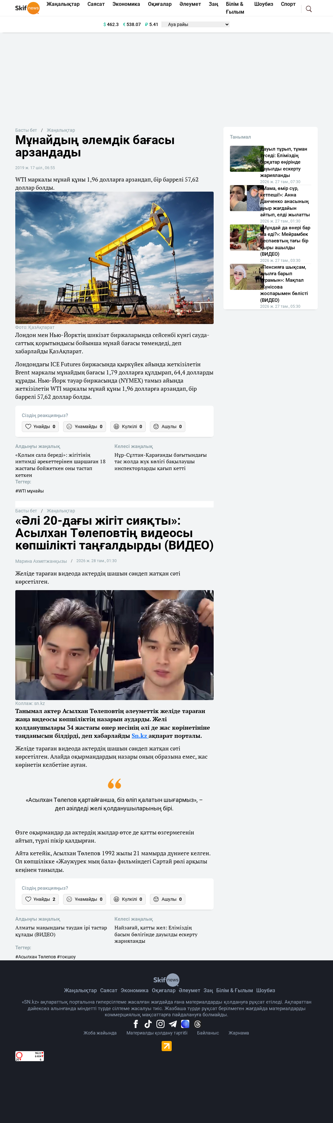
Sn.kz (140, 735)
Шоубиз (265, 990)
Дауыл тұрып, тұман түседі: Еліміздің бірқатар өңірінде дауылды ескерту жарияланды (283, 162)
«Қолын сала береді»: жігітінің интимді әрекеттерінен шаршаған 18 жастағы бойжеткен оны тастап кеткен (60, 465)
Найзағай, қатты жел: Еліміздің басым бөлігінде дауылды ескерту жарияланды (155, 934)
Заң (208, 990)
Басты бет (26, 130)
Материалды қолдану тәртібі (157, 1032)
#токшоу (66, 956)
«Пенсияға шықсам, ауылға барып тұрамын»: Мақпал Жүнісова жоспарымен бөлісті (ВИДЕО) (284, 283)
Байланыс (208, 1032)
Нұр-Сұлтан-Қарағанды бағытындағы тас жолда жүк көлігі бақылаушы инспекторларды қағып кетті (160, 462)
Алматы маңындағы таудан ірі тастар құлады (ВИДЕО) (61, 931)
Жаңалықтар (61, 130)
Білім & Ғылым (234, 990)
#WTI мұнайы (29, 491)
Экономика (135, 990)
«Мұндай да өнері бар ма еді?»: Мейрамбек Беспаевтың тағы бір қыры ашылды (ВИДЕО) (285, 241)
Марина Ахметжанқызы (41, 561)
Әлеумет (189, 990)
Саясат (108, 990)
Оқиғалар (164, 990)
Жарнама (239, 1032)
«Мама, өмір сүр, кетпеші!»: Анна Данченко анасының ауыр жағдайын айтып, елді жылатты (285, 201)
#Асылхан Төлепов (35, 956)
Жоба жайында (100, 1032)
